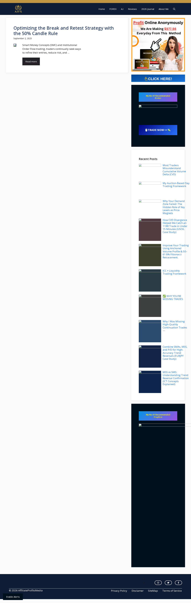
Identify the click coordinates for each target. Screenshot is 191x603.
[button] (174, 9)
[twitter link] (168, 582)
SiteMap (153, 590)
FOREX (113, 8)
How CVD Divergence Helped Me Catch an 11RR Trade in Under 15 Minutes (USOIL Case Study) (175, 226)
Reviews (132, 8)
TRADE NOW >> (157, 130)
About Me (164, 8)
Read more (31, 61)
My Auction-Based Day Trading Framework (176, 184)
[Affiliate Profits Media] (18, 9)
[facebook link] (178, 582)
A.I (122, 8)
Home (101, 8)
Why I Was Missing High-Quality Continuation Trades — (175, 326)
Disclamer (138, 590)
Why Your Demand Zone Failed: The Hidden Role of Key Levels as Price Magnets (174, 207)
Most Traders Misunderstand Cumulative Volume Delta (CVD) (174, 169)
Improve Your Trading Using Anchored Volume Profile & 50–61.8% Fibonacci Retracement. (176, 251)
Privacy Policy (119, 590)
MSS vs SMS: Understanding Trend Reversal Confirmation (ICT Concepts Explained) (176, 378)
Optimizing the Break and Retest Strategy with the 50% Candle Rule (63, 30)
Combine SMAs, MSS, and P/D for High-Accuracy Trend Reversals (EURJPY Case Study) (175, 353)
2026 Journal (147, 8)
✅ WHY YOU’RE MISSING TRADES (173, 297)
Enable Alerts (13, 596)
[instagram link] (158, 582)
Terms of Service (172, 590)
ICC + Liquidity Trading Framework (174, 272)
